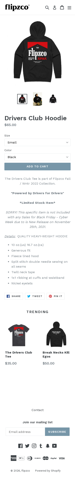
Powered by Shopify (48, 470)
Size (7, 135)
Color (8, 150)
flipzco (25, 470)
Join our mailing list (38, 422)
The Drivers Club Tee (18, 354)
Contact (38, 410)
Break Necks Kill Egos (56, 354)
